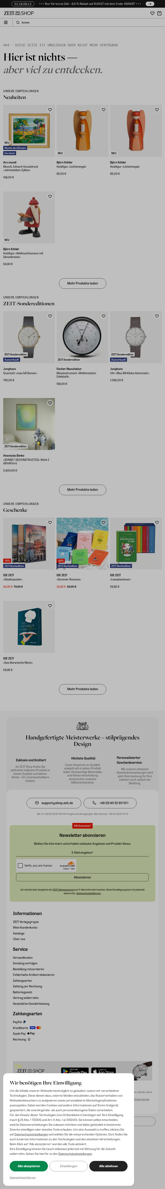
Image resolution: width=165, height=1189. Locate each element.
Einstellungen (68, 1166)
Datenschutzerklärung (22, 1177)
